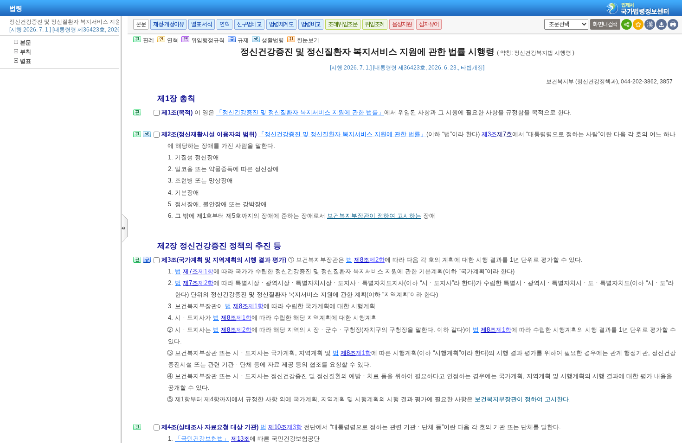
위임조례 (375, 24)
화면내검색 (605, 24)
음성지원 (402, 24)
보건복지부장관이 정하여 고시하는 (374, 215)
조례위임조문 (343, 24)
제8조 (361, 259)
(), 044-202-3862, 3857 (609, 81)
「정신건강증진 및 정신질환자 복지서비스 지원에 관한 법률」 (300, 112)
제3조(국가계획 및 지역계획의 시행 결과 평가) (224, 259)
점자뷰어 (428, 24)
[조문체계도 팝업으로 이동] (137, 115)
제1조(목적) (177, 112)
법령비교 (311, 24)
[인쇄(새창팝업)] (673, 24)
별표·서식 (201, 24)
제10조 (277, 427)
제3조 (489, 134)
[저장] (661, 24)
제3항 (294, 427)
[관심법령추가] (638, 24)
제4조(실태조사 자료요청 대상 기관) (210, 427)
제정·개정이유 (168, 24)
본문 (25, 42)
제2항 (377, 259)
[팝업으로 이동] (147, 136)
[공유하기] (626, 24)
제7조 (190, 271)
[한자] (649, 24)
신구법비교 (249, 24)
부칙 (25, 52)
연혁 (224, 24)
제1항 (205, 271)
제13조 (240, 438)
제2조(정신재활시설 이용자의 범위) (209, 134)
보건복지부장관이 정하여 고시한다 (522, 399)
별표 (25, 61)
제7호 (504, 134)
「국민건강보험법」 (202, 438)
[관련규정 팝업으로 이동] (147, 262)
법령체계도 (281, 24)
